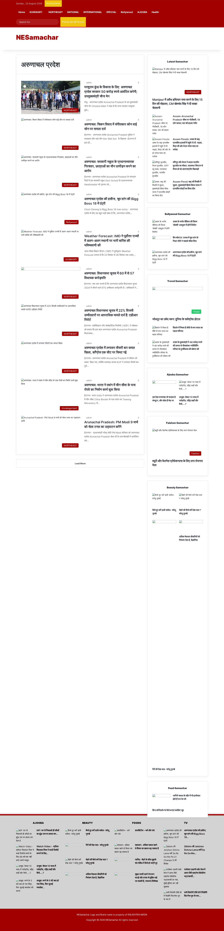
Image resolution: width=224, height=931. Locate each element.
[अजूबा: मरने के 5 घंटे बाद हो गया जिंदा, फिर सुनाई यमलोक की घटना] (25, 886)
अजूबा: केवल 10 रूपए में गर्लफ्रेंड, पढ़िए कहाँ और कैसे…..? (188, 400)
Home (21, 12)
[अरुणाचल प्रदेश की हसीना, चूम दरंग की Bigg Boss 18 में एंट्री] (161, 257)
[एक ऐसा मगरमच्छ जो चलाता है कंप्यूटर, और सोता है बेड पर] (164, 387)
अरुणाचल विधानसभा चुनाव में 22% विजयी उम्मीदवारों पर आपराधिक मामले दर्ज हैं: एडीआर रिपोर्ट (111, 315)
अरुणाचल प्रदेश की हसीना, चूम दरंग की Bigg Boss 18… (195, 834)
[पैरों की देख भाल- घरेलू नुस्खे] (164, 643)
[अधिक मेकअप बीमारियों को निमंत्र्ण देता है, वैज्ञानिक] (191, 526)
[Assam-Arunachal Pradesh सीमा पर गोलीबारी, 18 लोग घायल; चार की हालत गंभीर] (161, 125)
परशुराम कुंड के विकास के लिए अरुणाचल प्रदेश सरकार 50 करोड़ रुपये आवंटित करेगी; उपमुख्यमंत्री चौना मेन (110, 91)
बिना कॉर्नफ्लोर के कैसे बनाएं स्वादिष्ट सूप (168, 810)
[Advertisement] (144, 38)
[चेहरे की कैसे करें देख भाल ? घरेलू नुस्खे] (191, 500)
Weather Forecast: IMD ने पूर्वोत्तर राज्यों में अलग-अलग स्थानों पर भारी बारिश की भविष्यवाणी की (111, 240)
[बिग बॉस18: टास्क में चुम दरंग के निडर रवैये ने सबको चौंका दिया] (161, 242)
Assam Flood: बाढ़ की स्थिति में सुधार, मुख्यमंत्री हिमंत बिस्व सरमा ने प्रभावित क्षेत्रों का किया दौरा (187, 185)
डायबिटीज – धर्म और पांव (145, 830)
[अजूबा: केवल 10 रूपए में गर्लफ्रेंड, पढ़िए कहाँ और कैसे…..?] (191, 387)
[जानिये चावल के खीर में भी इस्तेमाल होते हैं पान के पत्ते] (161, 800)
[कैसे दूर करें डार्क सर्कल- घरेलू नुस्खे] (164, 500)
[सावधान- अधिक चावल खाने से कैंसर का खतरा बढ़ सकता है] (123, 849)
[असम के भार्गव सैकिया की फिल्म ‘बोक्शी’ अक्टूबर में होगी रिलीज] (161, 227)
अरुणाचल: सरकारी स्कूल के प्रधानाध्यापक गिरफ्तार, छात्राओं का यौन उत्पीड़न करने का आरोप (110, 166)
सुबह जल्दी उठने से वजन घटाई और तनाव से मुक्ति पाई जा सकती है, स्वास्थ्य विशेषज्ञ (146, 877)
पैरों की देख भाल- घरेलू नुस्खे (163, 769)
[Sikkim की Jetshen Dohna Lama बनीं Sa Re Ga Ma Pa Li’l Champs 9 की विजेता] (173, 855)
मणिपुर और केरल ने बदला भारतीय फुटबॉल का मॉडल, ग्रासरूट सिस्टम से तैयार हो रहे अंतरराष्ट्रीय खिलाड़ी (188, 165)
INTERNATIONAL (92, 12)
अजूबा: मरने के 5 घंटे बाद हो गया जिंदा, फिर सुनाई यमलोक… (48, 884)
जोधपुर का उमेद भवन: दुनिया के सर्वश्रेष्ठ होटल (176, 319)
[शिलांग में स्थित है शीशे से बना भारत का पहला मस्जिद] (161, 332)
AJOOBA (142, 12)
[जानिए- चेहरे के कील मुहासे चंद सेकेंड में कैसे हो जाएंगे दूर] (123, 864)
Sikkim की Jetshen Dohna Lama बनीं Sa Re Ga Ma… (194, 850)
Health (155, 12)
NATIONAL (73, 12)
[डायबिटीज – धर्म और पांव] (123, 835)
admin (89, 82)
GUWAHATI (36, 12)
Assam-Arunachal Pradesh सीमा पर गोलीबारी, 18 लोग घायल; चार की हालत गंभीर (186, 119)
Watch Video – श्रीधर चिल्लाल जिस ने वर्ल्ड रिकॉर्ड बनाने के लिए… (48, 850)
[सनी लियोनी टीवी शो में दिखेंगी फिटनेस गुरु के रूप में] (173, 897)
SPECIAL (111, 12)
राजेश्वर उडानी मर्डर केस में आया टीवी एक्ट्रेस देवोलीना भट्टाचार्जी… (194, 873)
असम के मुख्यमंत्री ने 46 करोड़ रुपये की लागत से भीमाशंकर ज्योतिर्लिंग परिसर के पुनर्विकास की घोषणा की (187, 345)
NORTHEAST (56, 12)
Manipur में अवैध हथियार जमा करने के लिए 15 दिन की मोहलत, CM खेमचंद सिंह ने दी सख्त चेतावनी (177, 104)
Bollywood (127, 12)
